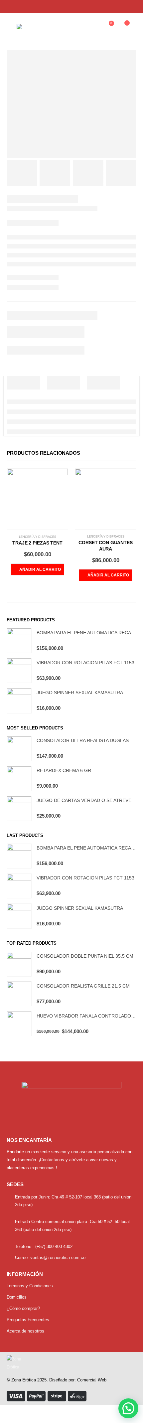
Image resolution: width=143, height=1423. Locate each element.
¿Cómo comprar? (23, 1308)
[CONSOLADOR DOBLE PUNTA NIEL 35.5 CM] (19, 964)
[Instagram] (131, 7)
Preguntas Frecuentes (28, 1319)
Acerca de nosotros (25, 1331)
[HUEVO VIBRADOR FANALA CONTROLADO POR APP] (19, 1023)
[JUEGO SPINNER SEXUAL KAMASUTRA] (19, 700)
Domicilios (17, 1297)
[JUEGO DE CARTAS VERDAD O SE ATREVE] (19, 808)
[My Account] (90, 26)
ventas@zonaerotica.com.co (57, 1257)
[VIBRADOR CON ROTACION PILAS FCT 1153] (19, 670)
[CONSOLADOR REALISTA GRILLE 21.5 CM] (19, 993)
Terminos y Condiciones (30, 1285)
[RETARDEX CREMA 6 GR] (19, 778)
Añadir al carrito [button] (40, 569)
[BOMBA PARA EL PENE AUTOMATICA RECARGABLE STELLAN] (19, 640)
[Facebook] (119, 7)
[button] (128, 1408)
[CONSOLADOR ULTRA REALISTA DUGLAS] (19, 748)
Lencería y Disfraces (37, 537)
